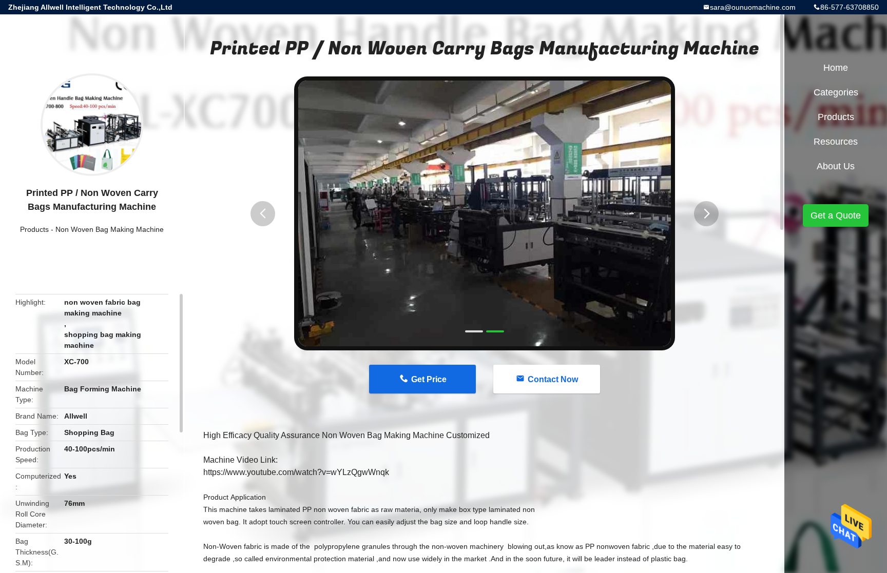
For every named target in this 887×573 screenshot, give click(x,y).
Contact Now (553, 379)
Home (835, 68)
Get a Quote (836, 215)
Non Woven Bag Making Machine (109, 229)
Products (34, 229)
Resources (836, 141)
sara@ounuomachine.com (753, 7)
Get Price (429, 379)
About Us (836, 166)
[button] (262, 213)
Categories (836, 92)
